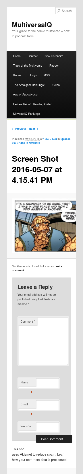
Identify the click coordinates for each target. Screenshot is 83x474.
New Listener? (53, 56)
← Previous (19, 129)
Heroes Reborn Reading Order (32, 104)
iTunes (17, 75)
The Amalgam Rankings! (29, 85)
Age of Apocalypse (25, 94)
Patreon (54, 65)
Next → (33, 129)
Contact (33, 56)
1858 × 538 (50, 139)
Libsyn (33, 75)
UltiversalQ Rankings (26, 113)
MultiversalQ (32, 24)
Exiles (56, 85)
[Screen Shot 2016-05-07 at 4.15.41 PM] (41, 225)
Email (26, 405)
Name (26, 383)
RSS (47, 75)
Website (26, 426)
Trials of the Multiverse (27, 65)
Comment (28, 321)
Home (17, 56)
